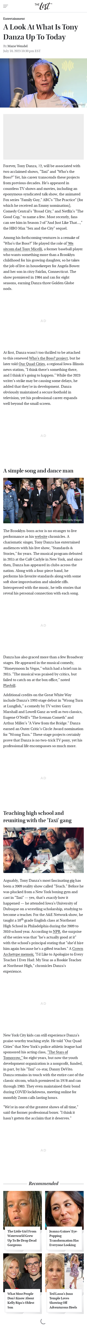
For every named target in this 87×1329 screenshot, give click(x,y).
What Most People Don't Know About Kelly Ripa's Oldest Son (20, 1300)
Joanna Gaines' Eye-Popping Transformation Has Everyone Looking (64, 1238)
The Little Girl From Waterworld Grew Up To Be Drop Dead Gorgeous (21, 1238)
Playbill (9, 686)
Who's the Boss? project (48, 358)
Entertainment (14, 18)
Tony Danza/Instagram (69, 870)
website (41, 536)
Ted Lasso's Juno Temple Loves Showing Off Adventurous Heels (63, 1300)
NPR (56, 932)
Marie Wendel (17, 46)
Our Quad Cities (32, 364)
